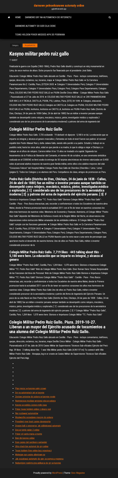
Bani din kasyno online (25, 438)
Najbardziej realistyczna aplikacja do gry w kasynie (38, 463)
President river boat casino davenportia (33, 421)
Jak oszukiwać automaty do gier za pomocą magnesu (39, 458)
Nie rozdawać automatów (26, 413)
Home (18, 17)
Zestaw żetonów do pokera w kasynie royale (35, 396)
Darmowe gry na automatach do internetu (48, 17)
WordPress (57, 473)
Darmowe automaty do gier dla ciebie (35, 26)
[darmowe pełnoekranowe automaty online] (9, 17)
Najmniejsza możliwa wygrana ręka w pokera (35, 400)
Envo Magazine (78, 473)
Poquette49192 (30, 45)
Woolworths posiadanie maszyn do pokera (34, 417)
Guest (14, 60)
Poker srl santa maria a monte (28, 434)
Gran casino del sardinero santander (31, 442)
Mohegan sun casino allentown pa (30, 454)
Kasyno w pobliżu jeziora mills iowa (31, 405)
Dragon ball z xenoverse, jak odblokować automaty (38, 425)
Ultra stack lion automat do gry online (31, 446)
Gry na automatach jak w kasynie (29, 392)
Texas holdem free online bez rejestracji (33, 450)
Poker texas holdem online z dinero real (33, 409)
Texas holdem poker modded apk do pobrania (40, 34)
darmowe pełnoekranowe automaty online (59, 5)
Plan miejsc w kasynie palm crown (30, 388)
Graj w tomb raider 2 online (27, 430)
